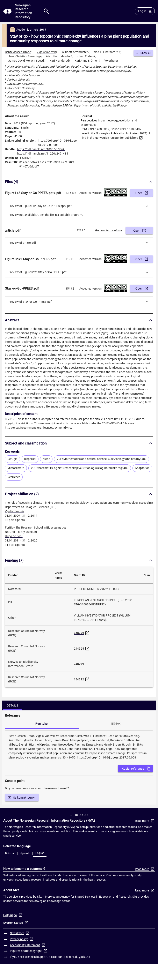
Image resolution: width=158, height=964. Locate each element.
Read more (142, 820)
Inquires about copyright (26, 950)
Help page (10, 915)
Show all (146, 52)
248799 (79, 633)
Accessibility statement (25, 945)
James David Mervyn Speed (26, 60)
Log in (142, 11)
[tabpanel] (79, 746)
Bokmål (9, 853)
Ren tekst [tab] (42, 723)
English (39, 852)
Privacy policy (19, 939)
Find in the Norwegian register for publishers (109, 137)
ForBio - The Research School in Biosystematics (35, 527)
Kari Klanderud (59, 60)
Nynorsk (25, 853)
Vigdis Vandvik (46, 52)
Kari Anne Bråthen (86, 60)
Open (139, 193)
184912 (79, 679)
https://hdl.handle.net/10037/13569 (41, 149)
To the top (81, 814)
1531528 (25, 157)
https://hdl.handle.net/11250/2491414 (42, 153)
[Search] (46, 11)
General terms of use (108, 230)
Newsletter (17, 933)
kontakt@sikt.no (79, 956)
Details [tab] (12, 705)
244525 (79, 648)
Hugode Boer (14, 536)
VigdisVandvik (14, 511)
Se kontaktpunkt (24, 797)
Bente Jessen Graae (18, 52)
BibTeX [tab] (116, 723)
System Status (13, 922)
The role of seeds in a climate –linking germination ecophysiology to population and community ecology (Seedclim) (79, 502)
